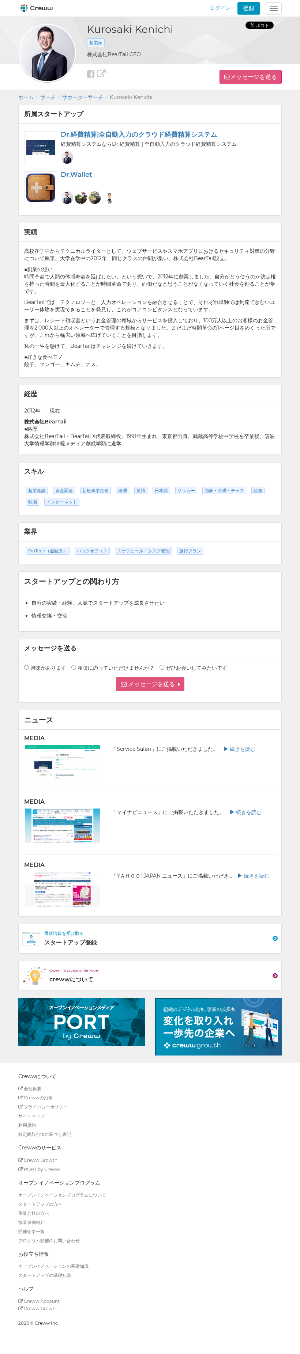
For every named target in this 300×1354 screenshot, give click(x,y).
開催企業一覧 (31, 1231)
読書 (258, 490)
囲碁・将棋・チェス (224, 490)
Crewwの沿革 (38, 1097)
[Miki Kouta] (108, 197)
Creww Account (41, 1301)
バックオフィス (92, 551)
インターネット (61, 502)
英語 (140, 490)
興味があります (48, 668)
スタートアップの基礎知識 (44, 1275)
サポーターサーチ (82, 97)
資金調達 (64, 490)
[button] (150, 684)
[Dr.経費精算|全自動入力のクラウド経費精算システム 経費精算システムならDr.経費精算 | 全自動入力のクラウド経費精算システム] (40, 147)
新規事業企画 (95, 490)
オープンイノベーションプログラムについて (62, 1195)
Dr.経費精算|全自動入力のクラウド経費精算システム (139, 134)
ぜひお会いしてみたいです (196, 668)
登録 (249, 8)
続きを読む (241, 749)
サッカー (186, 490)
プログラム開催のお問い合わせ (49, 1240)
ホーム (26, 97)
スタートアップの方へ (40, 1204)
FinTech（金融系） (47, 551)
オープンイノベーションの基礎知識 (53, 1266)
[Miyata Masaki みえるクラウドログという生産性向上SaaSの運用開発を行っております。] (81, 197)
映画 (32, 502)
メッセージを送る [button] (253, 76)
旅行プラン (190, 551)
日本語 (161, 490)
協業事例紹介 (31, 1222)
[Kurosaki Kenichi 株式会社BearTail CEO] (67, 157)
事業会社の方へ (33, 1213)
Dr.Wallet (76, 175)
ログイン (220, 8)
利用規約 (27, 1125)
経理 (122, 490)
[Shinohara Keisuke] (95, 197)
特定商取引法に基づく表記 (44, 1134)
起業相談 (37, 490)
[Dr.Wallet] (40, 187)
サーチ (48, 97)
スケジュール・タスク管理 (143, 551)
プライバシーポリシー (45, 1107)
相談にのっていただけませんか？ (116, 668)
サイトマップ (31, 1116)
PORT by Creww (41, 1169)
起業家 (95, 42)
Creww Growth (40, 1160)
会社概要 (32, 1088)
